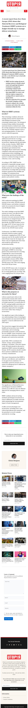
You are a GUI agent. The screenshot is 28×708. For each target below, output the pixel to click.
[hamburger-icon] (2, 11)
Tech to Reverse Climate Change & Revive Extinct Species (7, 560)
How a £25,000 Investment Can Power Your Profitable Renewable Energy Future (20, 485)
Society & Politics (10, 40)
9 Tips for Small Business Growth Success (6, 484)
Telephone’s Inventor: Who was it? (20, 545)
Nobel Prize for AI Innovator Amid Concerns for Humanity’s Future (6, 515)
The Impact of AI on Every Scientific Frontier (20, 514)
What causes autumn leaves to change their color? (7, 546)
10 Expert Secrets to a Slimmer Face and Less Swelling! (20, 560)
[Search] (25, 11)
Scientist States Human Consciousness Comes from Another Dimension (7, 530)
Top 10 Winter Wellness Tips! (5, 499)
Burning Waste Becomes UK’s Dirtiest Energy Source (19, 530)
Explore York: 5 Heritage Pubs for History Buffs (19, 500)
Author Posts (14, 465)
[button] (5, 47)
